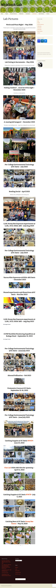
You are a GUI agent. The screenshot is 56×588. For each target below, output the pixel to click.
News (2, 13)
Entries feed (17, 570)
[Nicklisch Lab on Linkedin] (42, 41)
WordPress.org (17, 574)
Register (16, 567)
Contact (47, 13)
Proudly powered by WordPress (6, 585)
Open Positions (41, 13)
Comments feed (18, 572)
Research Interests (13, 13)
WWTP (30, 441)
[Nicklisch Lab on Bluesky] (45, 41)
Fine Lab (7, 468)
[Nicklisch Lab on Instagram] (38, 41)
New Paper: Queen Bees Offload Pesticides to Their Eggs (6, 562)
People (6, 13)
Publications (21, 13)
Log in (16, 568)
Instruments (28, 13)
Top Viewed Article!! (5, 572)
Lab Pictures (34, 13)
